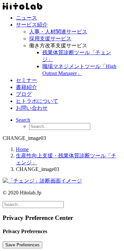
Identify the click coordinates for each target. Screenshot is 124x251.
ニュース (26, 18)
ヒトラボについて (37, 101)
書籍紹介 (26, 87)
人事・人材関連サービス (58, 31)
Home (22, 149)
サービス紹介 (32, 24)
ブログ (24, 94)
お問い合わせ (32, 108)
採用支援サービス (50, 38)
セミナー (26, 80)
